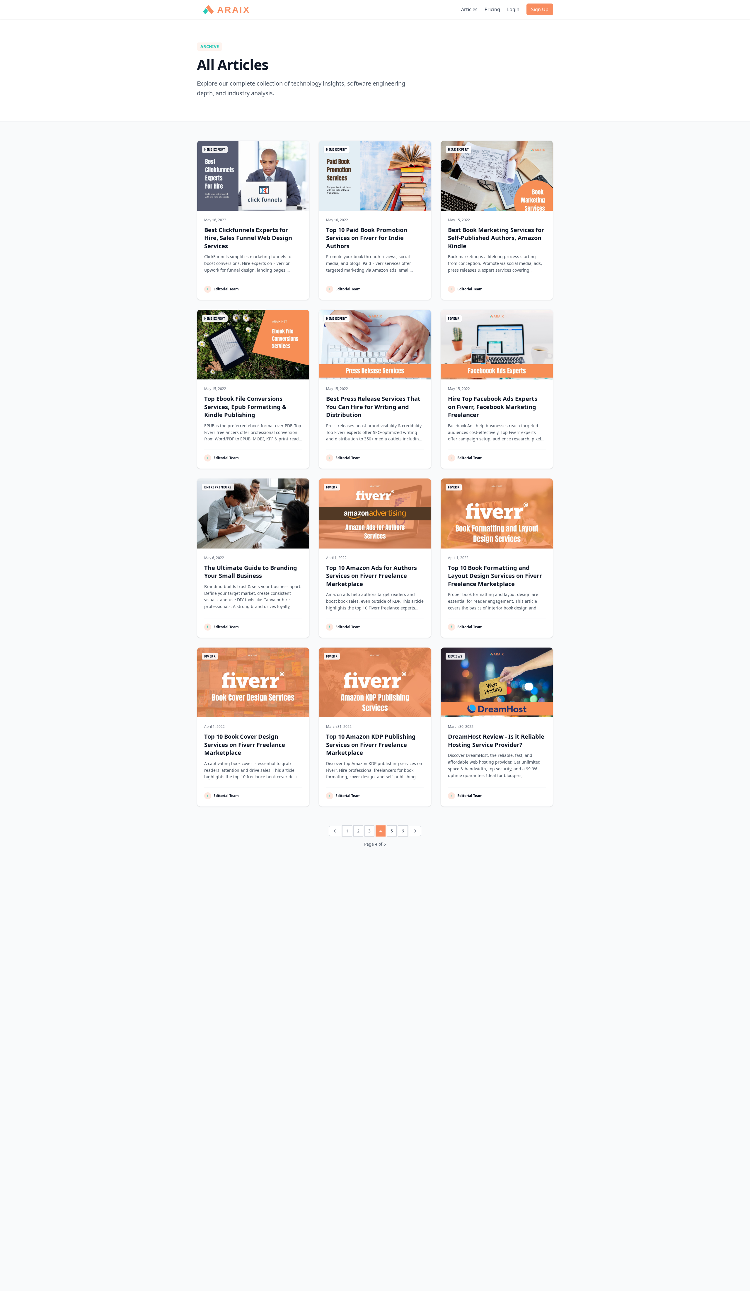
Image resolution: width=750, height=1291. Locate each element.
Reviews (455, 656)
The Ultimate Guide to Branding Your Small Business (250, 572)
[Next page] (415, 831)
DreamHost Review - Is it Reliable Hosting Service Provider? (496, 741)
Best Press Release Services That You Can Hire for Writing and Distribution (373, 407)
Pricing (492, 9)
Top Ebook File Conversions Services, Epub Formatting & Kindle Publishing (245, 407)
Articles (469, 9)
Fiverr (453, 318)
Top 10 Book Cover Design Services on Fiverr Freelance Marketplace (244, 745)
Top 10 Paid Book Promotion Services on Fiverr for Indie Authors (366, 238)
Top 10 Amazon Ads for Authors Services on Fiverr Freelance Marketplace (371, 576)
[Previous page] (335, 831)
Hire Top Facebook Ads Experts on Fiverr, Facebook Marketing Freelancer (492, 407)
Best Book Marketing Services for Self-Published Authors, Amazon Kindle (496, 238)
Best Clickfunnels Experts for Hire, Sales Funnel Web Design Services (248, 238)
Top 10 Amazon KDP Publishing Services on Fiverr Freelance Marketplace (371, 745)
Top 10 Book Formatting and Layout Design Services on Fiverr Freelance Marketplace (495, 576)
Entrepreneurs (218, 487)
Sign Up (539, 9)
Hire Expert (214, 149)
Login (513, 9)
